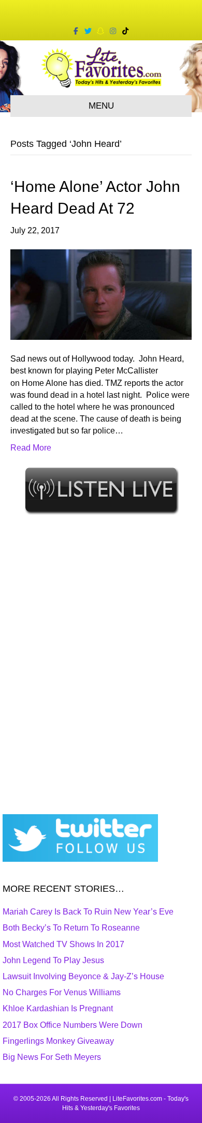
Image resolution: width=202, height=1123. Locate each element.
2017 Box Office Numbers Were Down (72, 1025)
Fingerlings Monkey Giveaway (58, 1041)
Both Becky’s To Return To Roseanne (71, 927)
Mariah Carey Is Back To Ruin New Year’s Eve (88, 911)
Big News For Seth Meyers (52, 1057)
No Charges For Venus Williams (62, 992)
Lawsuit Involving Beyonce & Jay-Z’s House (83, 976)
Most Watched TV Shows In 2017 (63, 944)
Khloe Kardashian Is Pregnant (58, 1008)
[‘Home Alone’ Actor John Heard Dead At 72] (101, 294)
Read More (30, 447)
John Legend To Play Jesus (53, 960)
